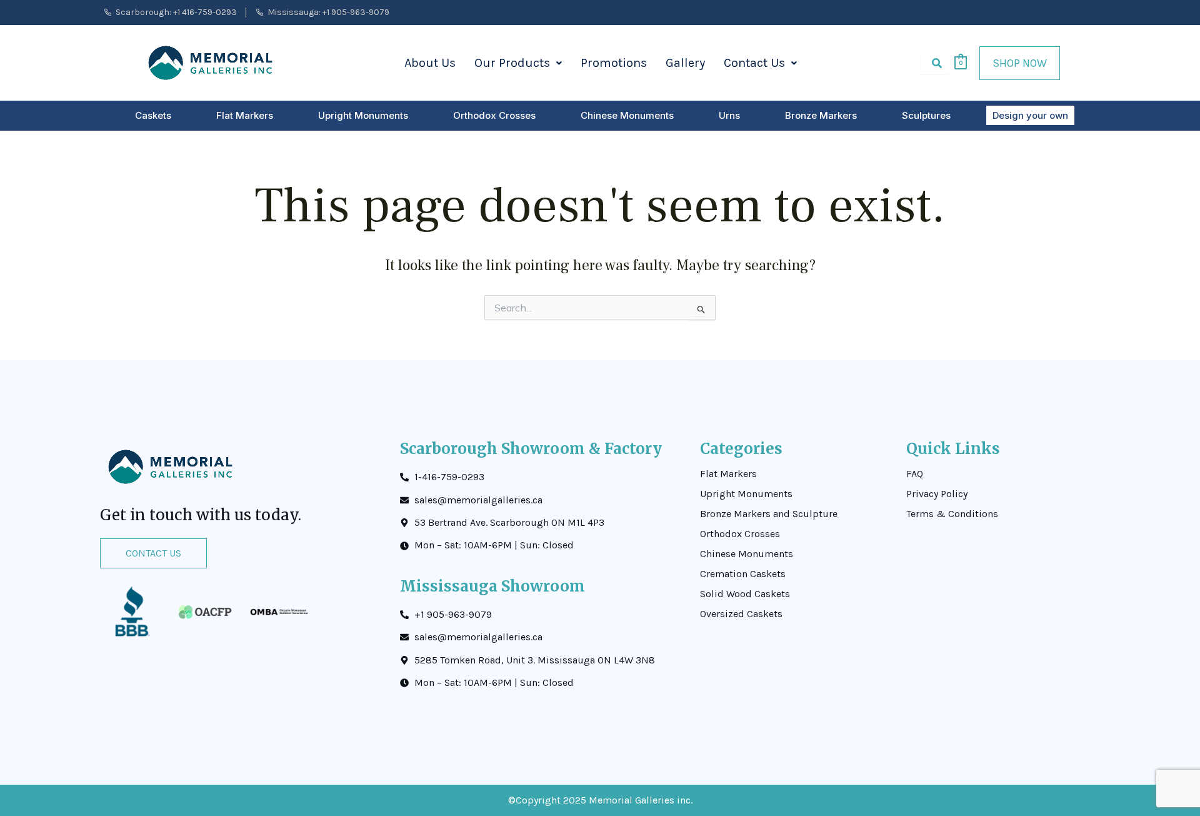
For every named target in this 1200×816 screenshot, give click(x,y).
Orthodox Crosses (494, 115)
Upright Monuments (363, 115)
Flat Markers (244, 115)
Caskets (153, 115)
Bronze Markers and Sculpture (769, 514)
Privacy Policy (937, 494)
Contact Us (754, 63)
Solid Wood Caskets (745, 594)
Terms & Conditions (952, 514)
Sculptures (926, 115)
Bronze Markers (821, 115)
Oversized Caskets (741, 614)
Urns (729, 115)
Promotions (614, 63)
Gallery (685, 63)
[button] (518, 63)
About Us (430, 63)
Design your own (1030, 115)
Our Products (512, 63)
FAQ (914, 474)
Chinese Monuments (627, 115)
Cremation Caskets (743, 574)
